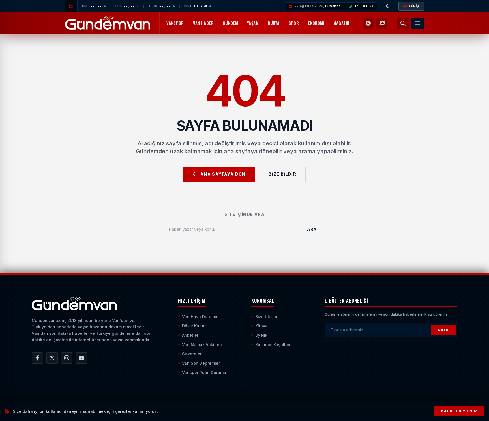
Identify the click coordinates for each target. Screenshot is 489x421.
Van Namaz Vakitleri (202, 344)
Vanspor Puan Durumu (204, 372)
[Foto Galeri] (381, 23)
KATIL (443, 330)
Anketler (190, 335)
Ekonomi (316, 23)
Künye (261, 325)
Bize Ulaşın (266, 316)
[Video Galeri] (368, 23)
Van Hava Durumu (199, 316)
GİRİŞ (414, 6)
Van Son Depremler (201, 363)
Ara (312, 229)
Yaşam (253, 23)
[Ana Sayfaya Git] (74, 304)
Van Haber (203, 23)
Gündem (230, 23)
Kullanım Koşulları (272, 344)
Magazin (341, 23)
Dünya (274, 23)
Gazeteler (191, 353)
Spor (294, 23)
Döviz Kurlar (194, 325)
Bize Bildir (282, 174)
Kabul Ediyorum (459, 411)
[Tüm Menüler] (417, 23)
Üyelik (261, 335)
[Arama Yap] (403, 23)
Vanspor (175, 23)
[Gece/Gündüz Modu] (387, 6)
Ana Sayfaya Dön (223, 174)
